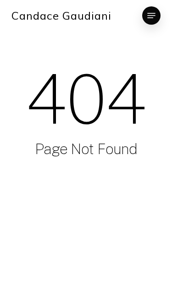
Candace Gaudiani (61, 15)
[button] (151, 15)
